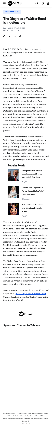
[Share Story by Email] (15, 36)
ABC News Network (10, 413)
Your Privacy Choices (41, 419)
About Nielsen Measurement (13, 419)
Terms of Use (28, 419)
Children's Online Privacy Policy (18, 416)
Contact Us (25, 421)
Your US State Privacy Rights (38, 413)
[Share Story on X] (9, 36)
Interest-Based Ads (37, 416)
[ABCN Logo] (14, 3)
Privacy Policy (22, 413)
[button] (4, 3)
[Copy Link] (20, 36)
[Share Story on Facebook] (4, 36)
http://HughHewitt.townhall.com (31, 293)
